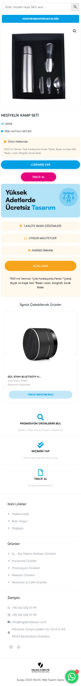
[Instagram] (11, 647)
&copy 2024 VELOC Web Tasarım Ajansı (40, 679)
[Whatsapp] (18, 647)
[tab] (40, 266)
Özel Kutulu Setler (18, 131)
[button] (74, 31)
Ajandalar (13, 384)
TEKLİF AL (38, 177)
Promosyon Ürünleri (30, 384)
